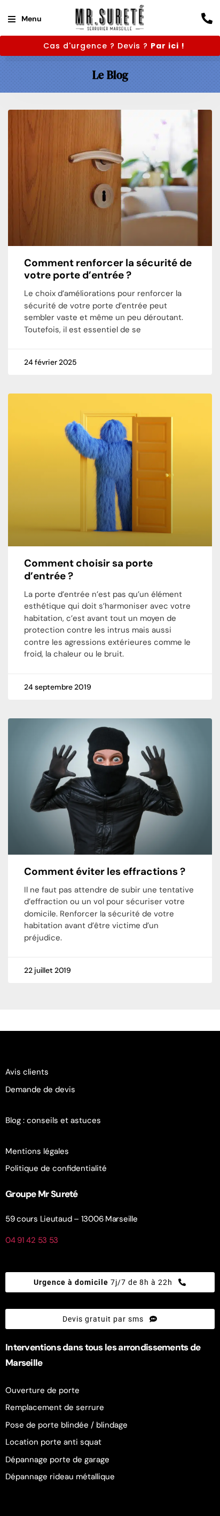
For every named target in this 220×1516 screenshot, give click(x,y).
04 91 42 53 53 (31, 1240)
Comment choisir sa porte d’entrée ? (88, 569)
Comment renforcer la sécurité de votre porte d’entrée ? (108, 269)
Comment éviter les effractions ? (104, 871)
